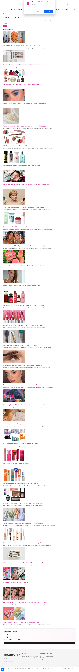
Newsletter (61, 668)
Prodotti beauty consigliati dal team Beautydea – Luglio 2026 (21, 345)
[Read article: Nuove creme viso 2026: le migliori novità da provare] (39, 218)
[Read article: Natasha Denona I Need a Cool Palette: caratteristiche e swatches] (39, 56)
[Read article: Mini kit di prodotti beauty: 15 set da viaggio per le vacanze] (39, 434)
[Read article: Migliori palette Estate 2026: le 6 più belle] (39, 573)
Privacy (46, 668)
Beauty (11, 9)
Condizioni (50, 668)
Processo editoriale (36, 668)
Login (67, 4)
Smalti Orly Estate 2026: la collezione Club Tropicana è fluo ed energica (24, 405)
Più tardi (38, 11)
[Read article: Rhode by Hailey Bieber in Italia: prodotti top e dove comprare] (39, 136)
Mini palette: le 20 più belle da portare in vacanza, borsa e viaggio (22, 503)
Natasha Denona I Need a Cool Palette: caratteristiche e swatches (23, 65)
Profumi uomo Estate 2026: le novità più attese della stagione (21, 166)
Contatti (42, 668)
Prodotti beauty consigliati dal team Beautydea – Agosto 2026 (21, 46)
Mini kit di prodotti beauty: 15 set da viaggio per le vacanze (20, 444)
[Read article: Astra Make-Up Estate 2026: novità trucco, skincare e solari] (39, 613)
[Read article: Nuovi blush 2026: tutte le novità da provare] (39, 454)
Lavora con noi (55, 668)
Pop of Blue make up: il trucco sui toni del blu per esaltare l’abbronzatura (24, 104)
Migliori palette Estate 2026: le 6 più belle (15, 583)
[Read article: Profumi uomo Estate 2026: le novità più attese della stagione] (39, 156)
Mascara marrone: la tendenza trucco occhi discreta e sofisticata (22, 365)
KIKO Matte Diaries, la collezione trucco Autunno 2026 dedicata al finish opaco (26, 185)
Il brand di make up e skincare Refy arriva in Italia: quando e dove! (23, 563)
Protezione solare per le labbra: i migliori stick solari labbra (20, 483)
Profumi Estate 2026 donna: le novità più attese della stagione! (22, 84)
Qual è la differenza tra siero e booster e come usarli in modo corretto (23, 207)
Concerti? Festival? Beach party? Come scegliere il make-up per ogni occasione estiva (29, 246)
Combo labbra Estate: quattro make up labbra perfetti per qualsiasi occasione (26, 602)
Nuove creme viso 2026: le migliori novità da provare (19, 227)
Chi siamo (30, 668)
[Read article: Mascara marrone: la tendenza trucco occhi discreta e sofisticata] (39, 356)
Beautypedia (65, 9)
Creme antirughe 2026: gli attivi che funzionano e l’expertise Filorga (23, 523)
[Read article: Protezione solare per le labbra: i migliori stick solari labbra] (39, 474)
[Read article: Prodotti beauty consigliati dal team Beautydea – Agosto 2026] (39, 37)
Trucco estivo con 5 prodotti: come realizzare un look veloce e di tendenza (25, 385)
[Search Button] (74, 9)
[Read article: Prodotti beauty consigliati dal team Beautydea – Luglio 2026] (39, 336)
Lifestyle (58, 9)
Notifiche (65, 668)
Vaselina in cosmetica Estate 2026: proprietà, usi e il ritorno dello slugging (25, 126)
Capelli (20, 9)
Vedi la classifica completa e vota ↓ (39, 642)
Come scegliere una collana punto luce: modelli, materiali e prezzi (22, 424)
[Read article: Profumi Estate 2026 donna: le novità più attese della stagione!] (39, 75)
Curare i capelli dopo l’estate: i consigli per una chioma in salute (22, 286)
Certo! (48, 11)
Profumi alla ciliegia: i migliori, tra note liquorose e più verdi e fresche (23, 305)
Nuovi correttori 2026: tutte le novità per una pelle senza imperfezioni (23, 543)
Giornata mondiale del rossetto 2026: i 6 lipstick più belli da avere (22, 325)
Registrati (72, 4)
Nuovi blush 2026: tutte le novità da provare (16, 463)
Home (4, 13)
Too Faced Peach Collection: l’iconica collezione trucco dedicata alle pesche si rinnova (29, 266)
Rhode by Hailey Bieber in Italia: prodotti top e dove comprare (21, 146)
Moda (15, 9)
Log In (73, 668)
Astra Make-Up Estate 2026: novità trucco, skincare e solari (21, 622)
